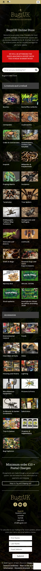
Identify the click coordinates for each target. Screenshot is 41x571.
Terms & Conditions (10, 565)
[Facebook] (15, 504)
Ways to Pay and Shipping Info (20, 483)
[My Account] (3, 2)
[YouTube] (20, 504)
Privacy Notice (32, 563)
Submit (20, 556)
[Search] (36, 70)
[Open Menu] (38, 2)
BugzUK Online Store (9, 75)
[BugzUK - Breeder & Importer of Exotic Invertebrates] (20, 13)
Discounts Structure (22, 568)
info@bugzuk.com (20, 523)
